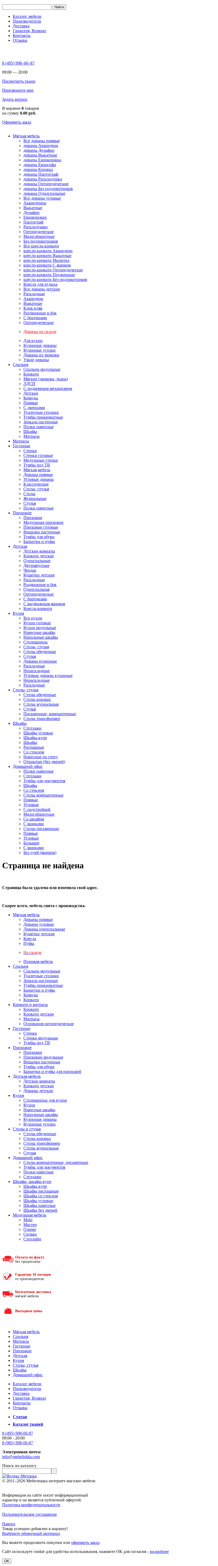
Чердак (29, 570)
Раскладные (34, 294)
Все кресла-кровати (41, 246)
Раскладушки (35, 227)
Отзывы (20, 40)
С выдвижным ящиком (44, 603)
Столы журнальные (41, 704)
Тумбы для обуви (38, 536)
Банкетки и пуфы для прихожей (52, 1071)
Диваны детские (38, 1090)
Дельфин (31, 212)
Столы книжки (37, 699)
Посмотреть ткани (18, 81)
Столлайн (32, 1239)
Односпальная (36, 589)
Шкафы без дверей (40, 1210)
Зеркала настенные (40, 422)
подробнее (159, 1551)
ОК (6, 1561)
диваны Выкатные (40, 155)
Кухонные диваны (40, 345)
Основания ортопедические (48, 1023)
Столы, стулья (36, 489)
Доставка (21, 26)
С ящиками (33, 824)
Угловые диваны (38, 479)
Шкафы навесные (39, 1205)
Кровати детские (38, 556)
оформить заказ (85, 1542)
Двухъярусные (36, 565)
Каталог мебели (27, 16)
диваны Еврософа (39, 164)
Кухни (29, 1105)
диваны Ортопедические (46, 184)
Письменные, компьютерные (49, 714)
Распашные (33, 747)
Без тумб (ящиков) (39, 852)
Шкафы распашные (41, 1191)
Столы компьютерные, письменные (55, 1162)
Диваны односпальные (44, 929)
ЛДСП (29, 383)
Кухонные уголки (39, 350)
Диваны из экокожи (41, 355)
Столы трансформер (41, 718)
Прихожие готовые (40, 527)
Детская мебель (27, 1076)
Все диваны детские (41, 289)
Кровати (31, 374)
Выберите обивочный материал (31, 1533)
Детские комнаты (39, 551)
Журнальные (35, 498)
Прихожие (22, 513)
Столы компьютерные (43, 795)
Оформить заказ (16, 122)
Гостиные (21, 446)
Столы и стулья (27, 1129)
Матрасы (31, 436)
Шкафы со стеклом (40, 1196)
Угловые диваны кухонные (48, 675)
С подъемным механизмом (47, 388)
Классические (36, 484)
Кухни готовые (37, 623)
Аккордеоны (34, 203)
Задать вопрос (15, 99)
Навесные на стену (40, 757)
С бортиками (35, 317)
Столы (29, 493)
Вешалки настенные (41, 532)
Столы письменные (41, 828)
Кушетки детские (39, 575)
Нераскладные (36, 670)
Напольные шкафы (40, 637)
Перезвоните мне (17, 90)
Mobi (27, 1220)
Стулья (29, 503)
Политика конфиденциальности (31, 1504)
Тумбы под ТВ (36, 465)
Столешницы (35, 642)
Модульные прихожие (43, 522)
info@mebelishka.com (21, 1456)
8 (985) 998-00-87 (17, 1443)
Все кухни (32, 618)
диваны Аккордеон (40, 145)
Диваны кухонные (40, 661)
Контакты (22, 35)
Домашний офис (28, 766)
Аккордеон (33, 298)
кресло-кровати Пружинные (49, 274)
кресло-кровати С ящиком (47, 265)
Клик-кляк (33, 308)
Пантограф (33, 222)
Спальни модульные (41, 369)
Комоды (30, 398)
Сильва (30, 1234)
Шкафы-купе (35, 737)
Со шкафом (33, 819)
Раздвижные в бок (40, 313)
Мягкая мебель (26, 136)
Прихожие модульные (43, 1057)
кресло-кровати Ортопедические (53, 270)
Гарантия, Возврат (29, 30)
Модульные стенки (40, 460)
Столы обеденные (39, 651)
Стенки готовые (38, 455)
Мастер (30, 1224)
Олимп (29, 1229)
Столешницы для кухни (45, 1100)
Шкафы (30, 431)
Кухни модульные (39, 627)
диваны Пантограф (40, 174)
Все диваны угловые (42, 198)
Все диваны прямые (41, 140)
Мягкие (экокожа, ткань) (45, 379)
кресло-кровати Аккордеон (48, 251)
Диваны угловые (38, 924)
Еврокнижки (35, 217)
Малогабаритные (38, 236)
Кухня (18, 613)
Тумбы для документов (44, 780)
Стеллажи (32, 728)
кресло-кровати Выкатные (47, 255)
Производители (27, 21)
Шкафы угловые (38, 733)
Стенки (30, 450)
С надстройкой (37, 809)
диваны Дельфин (38, 150)
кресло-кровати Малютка (46, 260)
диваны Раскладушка (42, 179)
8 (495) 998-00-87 (17, 1433)
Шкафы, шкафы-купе (32, 1181)
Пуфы (28, 943)
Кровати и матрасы (30, 1004)
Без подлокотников (40, 241)
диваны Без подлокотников (48, 188)
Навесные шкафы (39, 632)
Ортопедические (38, 231)
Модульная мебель (29, 1215)
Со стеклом (33, 752)
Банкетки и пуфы (39, 541)
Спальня (20, 364)
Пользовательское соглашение (29, 1514)
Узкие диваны (36, 359)
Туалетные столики (41, 412)
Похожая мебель (38, 961)
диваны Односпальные (44, 193)
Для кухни (33, 340)
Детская (20, 546)
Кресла (29, 938)
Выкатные (32, 207)
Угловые (31, 804)
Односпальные (37, 560)
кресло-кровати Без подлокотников (55, 279)
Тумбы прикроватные (43, 417)
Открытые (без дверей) (44, 761)
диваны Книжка (38, 169)
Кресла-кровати (37, 608)
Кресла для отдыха (40, 284)
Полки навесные (38, 426)
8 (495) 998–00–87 (18, 63)
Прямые (30, 403)
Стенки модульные (40, 1038)
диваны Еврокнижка (42, 160)
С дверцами (34, 407)
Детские (30, 393)
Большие (31, 843)
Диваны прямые (38, 474)
